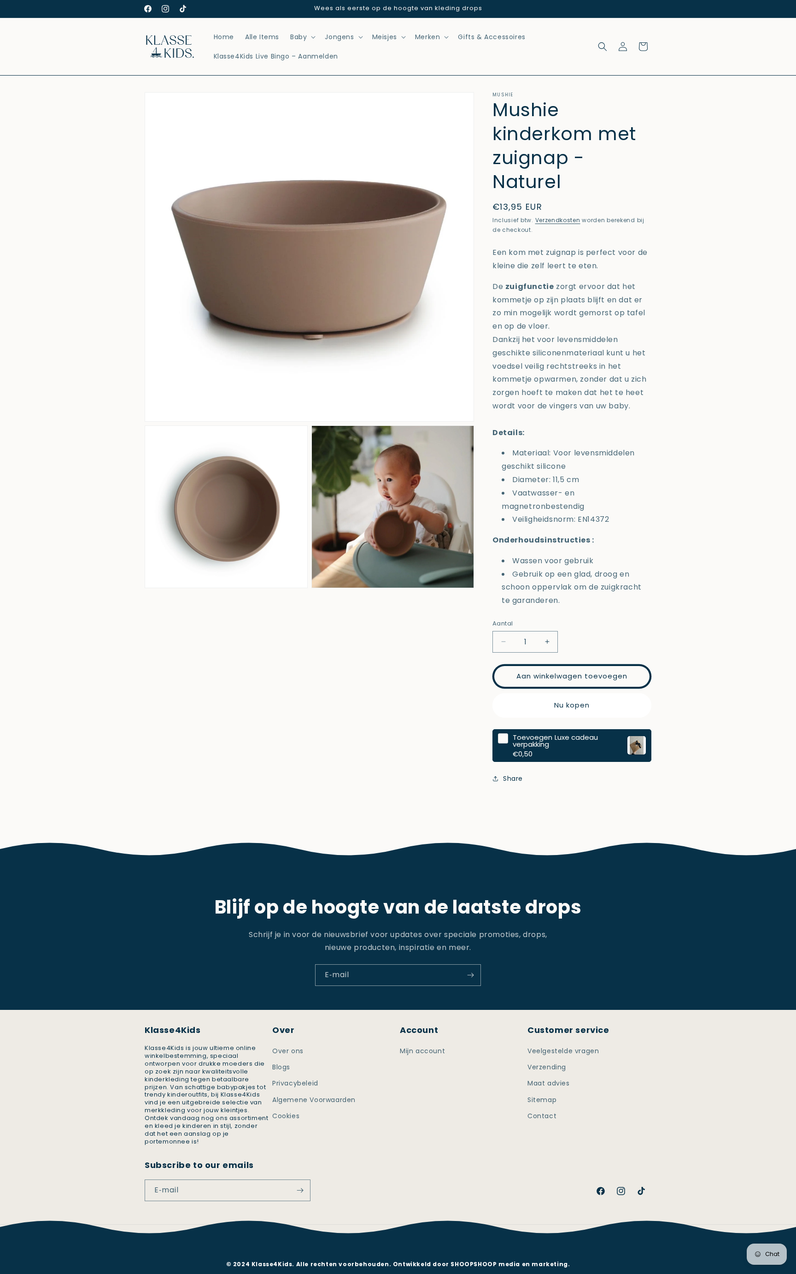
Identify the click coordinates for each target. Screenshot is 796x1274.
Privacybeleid (295, 1083)
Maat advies (548, 1083)
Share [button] (513, 778)
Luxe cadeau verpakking (555, 740)
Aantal (502, 623)
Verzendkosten (557, 220)
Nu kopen (572, 705)
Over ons (288, 1051)
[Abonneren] (470, 975)
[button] (302, 37)
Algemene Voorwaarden (314, 1099)
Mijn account (422, 1051)
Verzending (546, 1067)
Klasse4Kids (410, 1250)
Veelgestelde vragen (563, 1051)
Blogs (281, 1067)
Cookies (285, 1116)
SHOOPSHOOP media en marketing (509, 1264)
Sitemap (541, 1099)
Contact (541, 1116)
